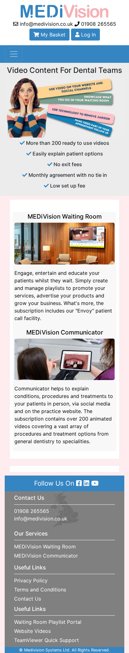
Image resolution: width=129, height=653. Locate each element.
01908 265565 (98, 24)
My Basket (52, 34)
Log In (88, 34)
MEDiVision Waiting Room (45, 546)
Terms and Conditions (40, 589)
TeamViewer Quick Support (46, 640)
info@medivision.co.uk (45, 24)
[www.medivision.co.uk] (64, 11)
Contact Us (27, 599)
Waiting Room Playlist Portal (47, 622)
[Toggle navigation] (14, 54)
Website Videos (32, 631)
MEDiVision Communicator (46, 555)
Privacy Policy (31, 580)
